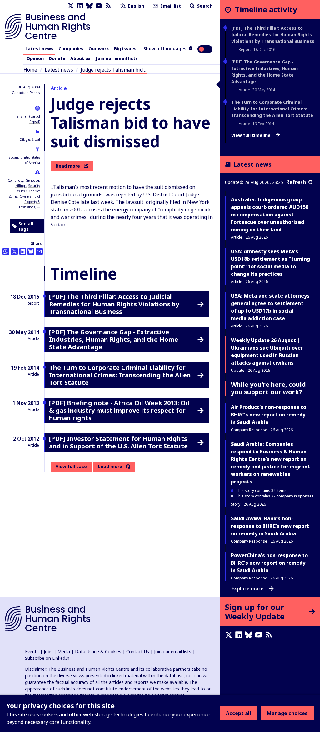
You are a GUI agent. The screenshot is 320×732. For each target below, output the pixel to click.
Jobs (48, 651)
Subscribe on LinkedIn (47, 658)
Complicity (15, 180)
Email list (170, 6)
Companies (70, 49)
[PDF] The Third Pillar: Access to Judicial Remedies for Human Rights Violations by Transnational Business (272, 34)
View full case (71, 466)
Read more (68, 166)
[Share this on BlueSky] (31, 251)
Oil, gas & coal (29, 139)
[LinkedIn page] (80, 6)
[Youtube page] (98, 6)
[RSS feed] (108, 6)
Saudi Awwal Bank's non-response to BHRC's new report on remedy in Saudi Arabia (270, 526)
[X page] (70, 6)
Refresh (296, 182)
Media (64, 651)
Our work (98, 49)
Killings (20, 186)
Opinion (35, 58)
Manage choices (287, 713)
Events (32, 651)
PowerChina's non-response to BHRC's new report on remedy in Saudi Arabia (269, 563)
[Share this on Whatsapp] (5, 251)
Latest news (39, 49)
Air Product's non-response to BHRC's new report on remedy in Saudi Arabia (268, 415)
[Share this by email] (39, 251)
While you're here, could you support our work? (268, 388)
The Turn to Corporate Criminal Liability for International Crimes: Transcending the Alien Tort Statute (272, 108)
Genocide (32, 180)
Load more (110, 466)
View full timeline (251, 135)
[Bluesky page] (89, 6)
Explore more (248, 588)
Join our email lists (117, 58)
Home (30, 69)
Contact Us (137, 651)
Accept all (238, 713)
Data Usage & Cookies (98, 651)
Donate (57, 58)
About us (80, 58)
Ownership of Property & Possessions (29, 201)
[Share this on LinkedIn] (22, 251)
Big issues (125, 49)
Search (204, 6)
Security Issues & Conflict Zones (24, 191)
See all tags (25, 226)
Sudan (13, 157)
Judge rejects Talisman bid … (114, 69)
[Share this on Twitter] (14, 251)
